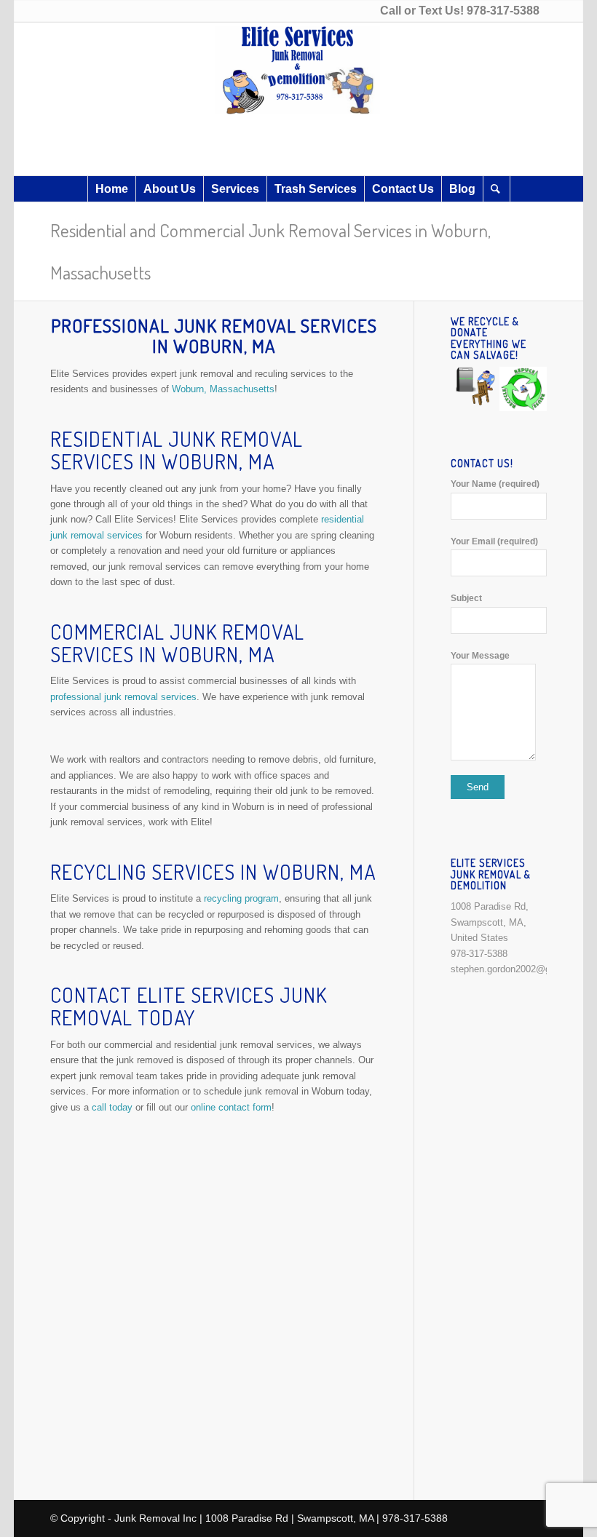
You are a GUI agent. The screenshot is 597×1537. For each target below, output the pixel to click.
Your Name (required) (495, 484)
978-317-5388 (503, 10)
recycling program (241, 898)
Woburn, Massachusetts (223, 389)
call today (112, 1107)
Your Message (480, 656)
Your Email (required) (494, 541)
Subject (466, 598)
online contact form (231, 1107)
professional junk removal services (123, 696)
